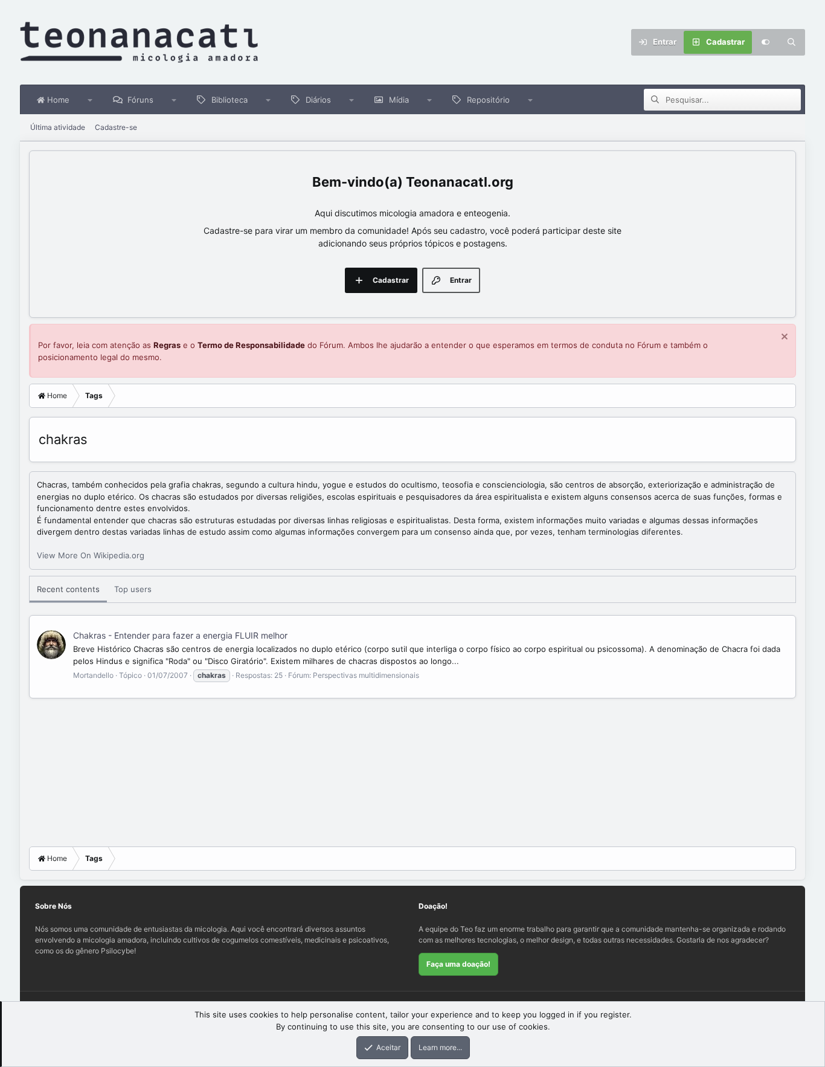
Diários (318, 100)
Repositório (488, 100)
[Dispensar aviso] (783, 338)
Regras (167, 345)
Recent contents (68, 589)
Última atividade (57, 127)
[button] (90, 99)
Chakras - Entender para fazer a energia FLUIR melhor (180, 635)
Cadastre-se (116, 127)
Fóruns (140, 100)
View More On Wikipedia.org (90, 555)
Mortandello (93, 675)
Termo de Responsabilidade (251, 345)
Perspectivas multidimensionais (366, 675)
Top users (133, 589)
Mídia (399, 100)
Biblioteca (229, 100)
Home (57, 100)
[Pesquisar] (791, 42)
